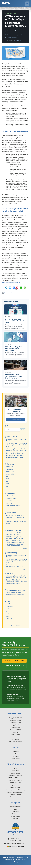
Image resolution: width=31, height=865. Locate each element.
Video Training (15, 754)
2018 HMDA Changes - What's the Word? (16, 522)
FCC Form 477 (15, 739)
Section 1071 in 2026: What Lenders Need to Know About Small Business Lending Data (16, 581)
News (15, 768)
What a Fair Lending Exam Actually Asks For (16, 440)
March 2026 (9, 469)
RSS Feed (15, 625)
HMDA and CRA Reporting (15, 778)
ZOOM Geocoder (15, 734)
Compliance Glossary (15, 794)
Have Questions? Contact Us (14, 666)
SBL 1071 (9, 503)
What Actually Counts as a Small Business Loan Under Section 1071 (16, 449)
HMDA (8, 604)
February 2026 (10, 471)
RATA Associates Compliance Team (14, 35)
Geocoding (15, 737)
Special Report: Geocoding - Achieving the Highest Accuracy (15, 593)
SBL (7, 616)
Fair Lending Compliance (15, 780)
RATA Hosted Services (15, 741)
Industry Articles (15, 773)
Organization (15, 811)
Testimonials (15, 814)
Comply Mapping (15, 727)
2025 (7, 476)
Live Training (15, 756)
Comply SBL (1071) (15, 730)
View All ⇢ (25, 526)
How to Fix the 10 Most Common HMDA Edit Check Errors (15, 533)
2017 (7, 486)
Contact (15, 818)
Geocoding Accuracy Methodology (15, 790)
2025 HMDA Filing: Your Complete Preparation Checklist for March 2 (16, 537)
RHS (7, 609)
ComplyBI (9, 618)
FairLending (9, 606)
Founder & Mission (15, 806)
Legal (14, 859)
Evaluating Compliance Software (15, 792)
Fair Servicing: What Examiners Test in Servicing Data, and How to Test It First (16, 445)
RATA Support (15, 751)
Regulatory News (9, 293)
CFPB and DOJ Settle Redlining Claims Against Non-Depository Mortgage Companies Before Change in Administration (15, 543)
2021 (7, 481)
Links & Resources (15, 797)
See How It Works (16, 419)
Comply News (15, 771)
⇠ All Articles (17, 40)
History (15, 809)
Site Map (24, 859)
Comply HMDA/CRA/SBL (15, 718)
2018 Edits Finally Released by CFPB (15, 518)
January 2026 (10, 474)
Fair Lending (9, 501)
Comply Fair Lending (15, 720)
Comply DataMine (15, 725)
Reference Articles (15, 787)
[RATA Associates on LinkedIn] (14, 861)
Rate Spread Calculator (15, 775)
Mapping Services (15, 785)
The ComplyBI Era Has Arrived (14, 453)
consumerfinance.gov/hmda (10, 282)
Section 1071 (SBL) (15, 782)
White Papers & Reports (13, 506)
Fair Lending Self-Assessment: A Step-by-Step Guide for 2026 (15, 456)
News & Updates (15, 816)
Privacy (18, 859)
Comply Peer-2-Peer (15, 722)
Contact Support (15, 758)
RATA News (9, 496)
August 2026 (9, 466)
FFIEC (8, 613)
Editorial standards (12, 37)
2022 (7, 479)
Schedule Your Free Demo (15, 661)
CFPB (7, 611)
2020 (7, 484)
